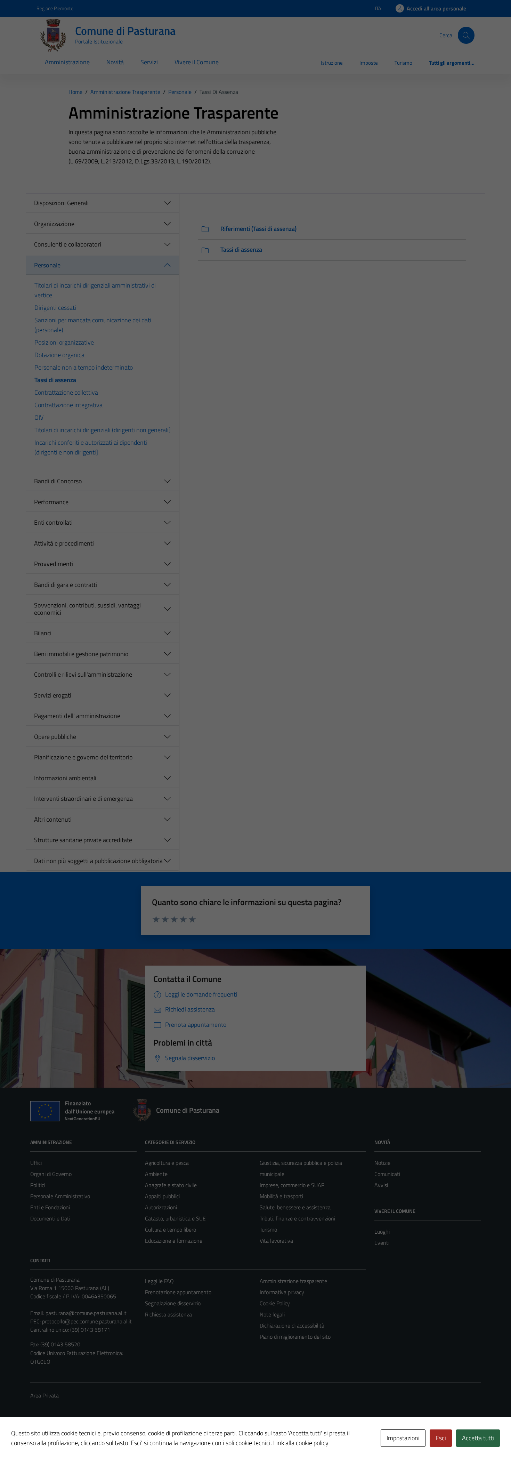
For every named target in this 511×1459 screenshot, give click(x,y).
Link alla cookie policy (300, 1443)
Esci (441, 1438)
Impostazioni (403, 1438)
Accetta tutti (478, 1438)
